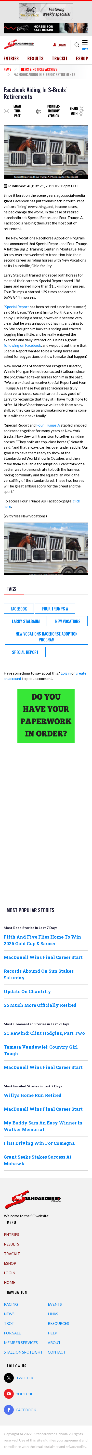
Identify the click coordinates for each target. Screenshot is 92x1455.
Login (61, 44)
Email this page (17, 111)
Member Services (21, 1342)
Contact (57, 1352)
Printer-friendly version (53, 111)
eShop (82, 58)
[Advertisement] (46, 824)
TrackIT (60, 58)
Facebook (19, 609)
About (54, 1342)
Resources (58, 1323)
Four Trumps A (48, 425)
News (7, 69)
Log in (66, 673)
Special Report (17, 307)
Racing (11, 1304)
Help (52, 1333)
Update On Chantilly (27, 991)
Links (53, 1314)
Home (9, 1282)
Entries (11, 58)
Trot (9, 1323)
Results (35, 58)
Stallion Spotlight (23, 1352)
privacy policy (76, 1446)
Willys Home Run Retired (33, 1095)
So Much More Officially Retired (40, 1005)
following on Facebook (22, 345)
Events (55, 1304)
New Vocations (67, 621)
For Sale (12, 1333)
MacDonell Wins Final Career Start (43, 957)
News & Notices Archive (39, 69)
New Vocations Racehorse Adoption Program (47, 637)
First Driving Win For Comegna (39, 1143)
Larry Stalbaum (26, 621)
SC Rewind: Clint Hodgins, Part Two (44, 1033)
